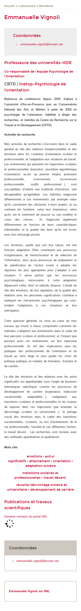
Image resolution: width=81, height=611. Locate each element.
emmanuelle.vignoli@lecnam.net (41, 44)
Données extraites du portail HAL (25, 516)
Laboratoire (27, 6)
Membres (46, 6)
